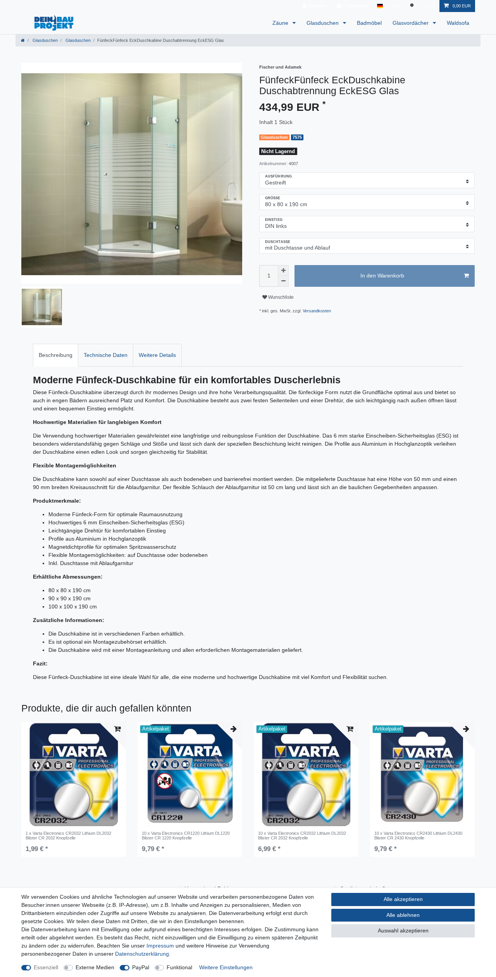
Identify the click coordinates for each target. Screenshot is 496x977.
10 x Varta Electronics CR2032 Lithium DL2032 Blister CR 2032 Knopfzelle (302, 835)
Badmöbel (369, 23)
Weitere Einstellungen (226, 967)
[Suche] (412, 6)
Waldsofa (458, 23)
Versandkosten (317, 310)
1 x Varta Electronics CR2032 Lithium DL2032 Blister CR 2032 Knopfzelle (68, 835)
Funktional (179, 967)
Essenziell (46, 967)
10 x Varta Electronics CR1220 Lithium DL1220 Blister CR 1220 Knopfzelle (186, 835)
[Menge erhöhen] (283, 270)
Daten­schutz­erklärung (142, 954)
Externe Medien (95, 967)
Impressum (160, 946)
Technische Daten (105, 355)
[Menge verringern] (283, 281)
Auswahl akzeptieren (403, 930)
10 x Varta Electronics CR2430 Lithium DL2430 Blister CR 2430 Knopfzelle (418, 835)
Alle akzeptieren (403, 899)
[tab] (55, 355)
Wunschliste (280, 297)
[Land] (380, 6)
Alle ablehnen (403, 915)
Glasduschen (323, 23)
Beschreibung (55, 355)
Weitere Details (157, 355)
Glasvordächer (411, 23)
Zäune (281, 23)
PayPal (140, 967)
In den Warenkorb (382, 275)
